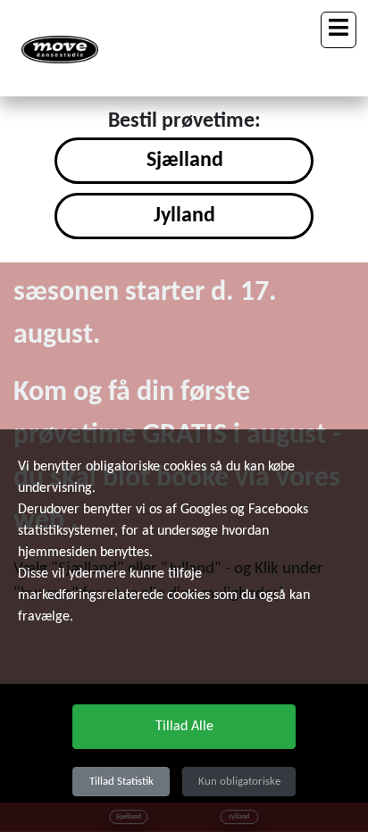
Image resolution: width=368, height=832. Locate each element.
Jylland (184, 216)
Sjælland (184, 160)
